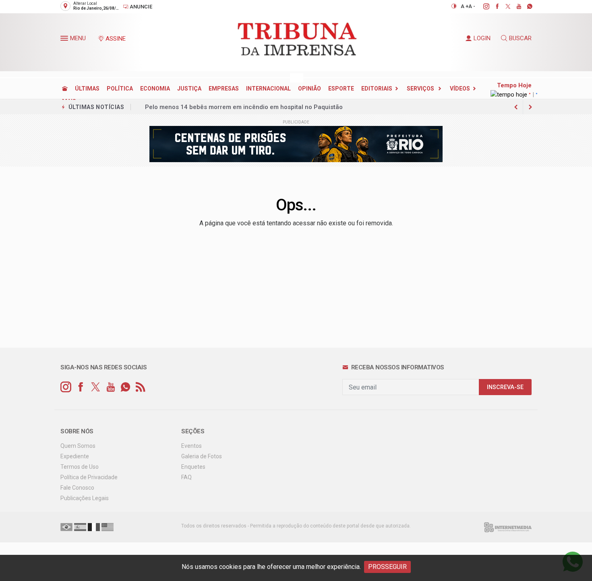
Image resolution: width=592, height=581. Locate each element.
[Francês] (94, 526)
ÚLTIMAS (87, 88)
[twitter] (503, 6)
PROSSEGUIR (387, 567)
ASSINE (116, 38)
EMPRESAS (224, 88)
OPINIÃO (309, 88)
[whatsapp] (525, 6)
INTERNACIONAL (268, 88)
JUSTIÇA (189, 88)
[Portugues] (66, 526)
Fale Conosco (77, 487)
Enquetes (193, 467)
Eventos (191, 446)
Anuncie (140, 7)
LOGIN (482, 38)
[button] (65, 40)
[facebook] (492, 6)
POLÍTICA (120, 88)
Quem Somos (77, 446)
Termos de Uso (79, 467)
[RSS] (140, 387)
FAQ (186, 477)
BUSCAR (520, 38)
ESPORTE (341, 88)
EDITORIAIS (376, 88)
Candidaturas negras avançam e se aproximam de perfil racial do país (245, 107)
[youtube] (514, 6)
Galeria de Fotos (201, 456)
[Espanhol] (80, 526)
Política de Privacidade (89, 477)
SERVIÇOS (421, 88)
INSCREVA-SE (505, 387)
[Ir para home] (64, 88)
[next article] (516, 107)
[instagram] (481, 6)
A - (471, 6)
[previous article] (530, 107)
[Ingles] (107, 526)
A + (464, 6)
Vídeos (460, 88)
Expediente (74, 456)
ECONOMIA (155, 88)
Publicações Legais (84, 498)
